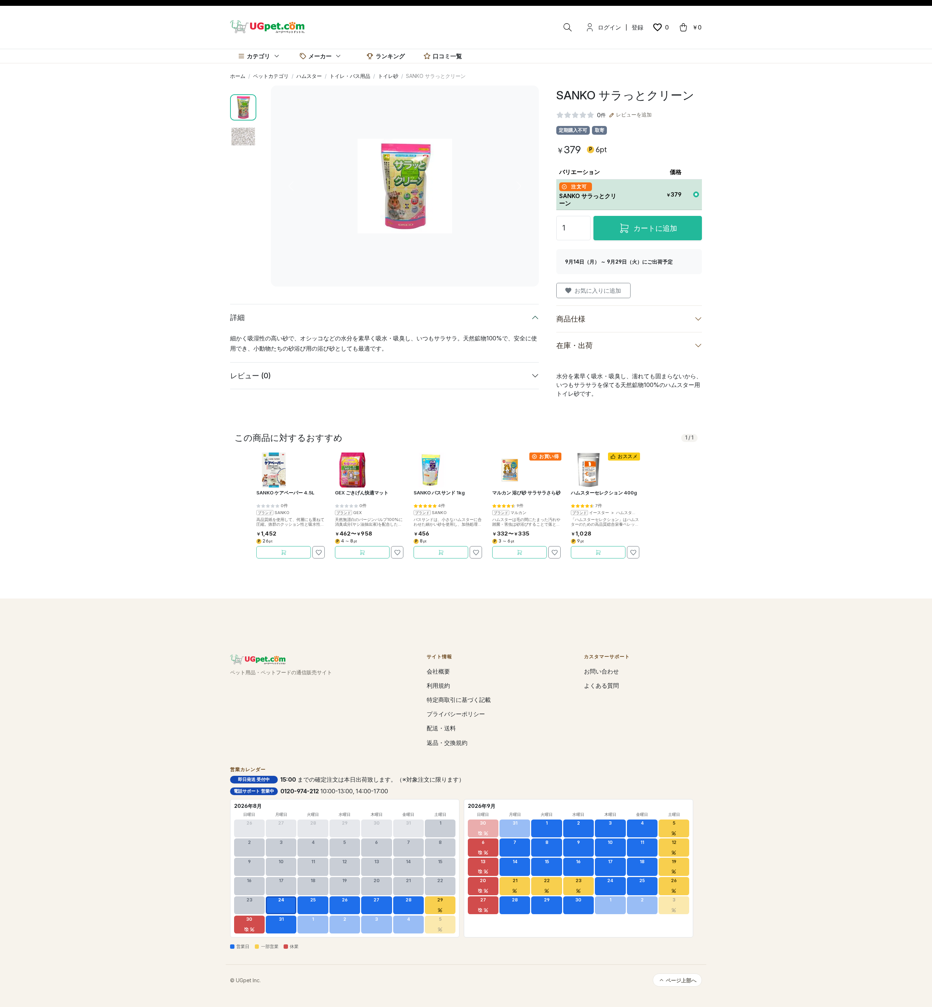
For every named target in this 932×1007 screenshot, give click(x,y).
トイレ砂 (388, 76)
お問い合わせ (601, 671)
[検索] (567, 27)
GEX (357, 512)
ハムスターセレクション (638, 512)
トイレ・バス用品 (349, 76)
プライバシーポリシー (456, 714)
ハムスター (309, 76)
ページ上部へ (681, 980)
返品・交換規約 (447, 742)
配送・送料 (441, 728)
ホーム (237, 76)
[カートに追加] (283, 552)
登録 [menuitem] (637, 27)
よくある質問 (601, 685)
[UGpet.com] (267, 26)
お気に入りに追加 (597, 290)
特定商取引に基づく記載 (459, 699)
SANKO (282, 512)
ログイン (609, 27)
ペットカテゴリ (271, 76)
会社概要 (438, 671)
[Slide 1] (243, 107)
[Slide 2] (243, 136)
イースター (599, 512)
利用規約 (438, 685)
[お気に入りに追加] (318, 552)
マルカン (518, 512)
